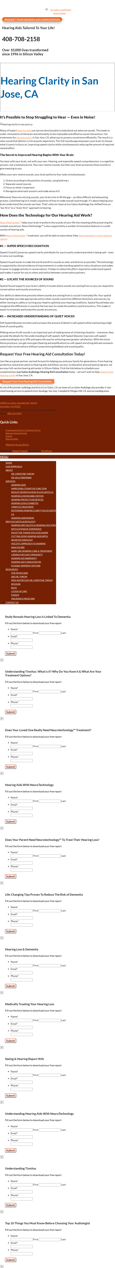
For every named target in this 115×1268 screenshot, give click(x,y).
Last (63, 632)
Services (10, 481)
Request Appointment (16, 433)
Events (9, 436)
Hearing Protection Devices (27, 499)
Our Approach (14, 466)
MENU (4, 456)
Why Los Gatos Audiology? (20, 521)
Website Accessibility (17, 444)
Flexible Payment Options (25, 565)
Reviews (15, 584)
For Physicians (19, 573)
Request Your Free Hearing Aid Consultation (27, 381)
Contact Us (12, 602)
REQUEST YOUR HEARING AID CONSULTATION (32, 19)
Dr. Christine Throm (22, 474)
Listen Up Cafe (19, 591)
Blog (14, 587)
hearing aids (24, 130)
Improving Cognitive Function (29, 488)
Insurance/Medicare (23, 598)
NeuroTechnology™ (10, 222)
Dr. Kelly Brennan (21, 477)
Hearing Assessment (22, 518)
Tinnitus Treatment (22, 507)
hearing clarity (24, 137)
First (35, 632)
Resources (12, 569)
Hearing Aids (12, 439)
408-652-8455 (14, 413)
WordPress (46, 450)
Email (14, 636)
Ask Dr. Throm (19, 576)
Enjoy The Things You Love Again (29, 532)
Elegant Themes (20, 450)
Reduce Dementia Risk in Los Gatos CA (32, 492)
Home (9, 463)
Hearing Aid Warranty (24, 558)
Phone (15, 643)
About (9, 470)
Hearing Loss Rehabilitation (27, 496)
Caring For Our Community (27, 554)
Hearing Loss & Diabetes (24, 503)
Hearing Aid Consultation (26, 562)
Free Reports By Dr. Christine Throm (23, 430)
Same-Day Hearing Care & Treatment (31, 551)
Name (14, 629)
